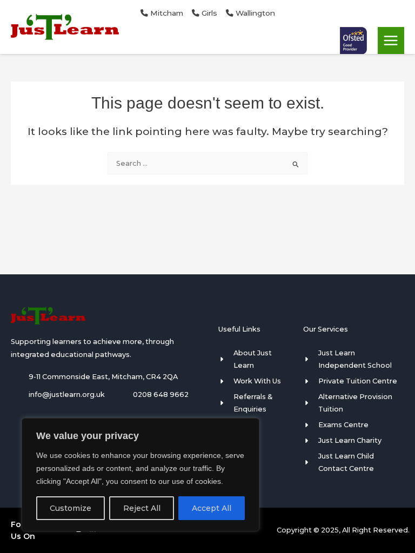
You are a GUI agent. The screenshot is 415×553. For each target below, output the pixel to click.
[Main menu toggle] (391, 40)
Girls (208, 13)
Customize (70, 508)
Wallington (254, 13)
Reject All (141, 508)
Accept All (211, 508)
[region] (140, 474)
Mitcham (165, 13)
